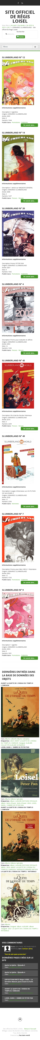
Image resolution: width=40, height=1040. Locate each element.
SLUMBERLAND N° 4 (13, 284)
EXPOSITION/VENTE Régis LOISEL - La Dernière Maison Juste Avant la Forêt (19, 980)
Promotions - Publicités (20, 122)
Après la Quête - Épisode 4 (15, 972)
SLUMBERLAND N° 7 (13, 513)
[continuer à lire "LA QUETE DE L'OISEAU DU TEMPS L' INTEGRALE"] (20, 898)
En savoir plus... (29, 125)
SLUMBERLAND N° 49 (13, 436)
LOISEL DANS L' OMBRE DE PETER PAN (15, 747)
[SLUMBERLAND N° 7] (18, 539)
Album (12, 801)
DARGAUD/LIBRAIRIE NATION (27, 869)
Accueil (13, 25)
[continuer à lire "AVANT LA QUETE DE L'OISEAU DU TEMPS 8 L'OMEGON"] (20, 712)
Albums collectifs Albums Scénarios (17, 739)
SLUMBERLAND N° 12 (13, 57)
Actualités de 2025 (15, 967)
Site (30, 949)
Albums (7, 924)
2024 (12, 741)
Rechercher (20, 32)
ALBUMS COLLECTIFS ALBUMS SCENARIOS (16, 744)
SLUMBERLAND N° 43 (13, 360)
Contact (25, 949)
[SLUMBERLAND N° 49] (18, 461)
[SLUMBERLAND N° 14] (18, 158)
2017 (9, 27)
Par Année (21, 25)
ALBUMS (25, 926)
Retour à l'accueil (30, 1029)
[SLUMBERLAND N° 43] (18, 385)
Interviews (15, 504)
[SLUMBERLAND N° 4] (18, 309)
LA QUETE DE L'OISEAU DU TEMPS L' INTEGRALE (18, 871)
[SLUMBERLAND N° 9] (18, 615)
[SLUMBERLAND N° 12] (18, 82)
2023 (9, 929)
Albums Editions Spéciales (14, 799)
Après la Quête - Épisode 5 (15, 965)
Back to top (20, 1019)
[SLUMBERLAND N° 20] (18, 233)
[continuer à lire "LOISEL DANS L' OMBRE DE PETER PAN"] (20, 773)
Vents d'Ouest (11, 803)
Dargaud (22, 743)
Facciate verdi (24, 1035)
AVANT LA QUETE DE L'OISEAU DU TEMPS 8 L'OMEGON (17, 990)
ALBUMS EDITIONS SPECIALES (26, 801)
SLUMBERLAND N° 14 (13, 132)
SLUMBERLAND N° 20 (13, 208)
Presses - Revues (18, 198)
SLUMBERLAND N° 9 (13, 589)
